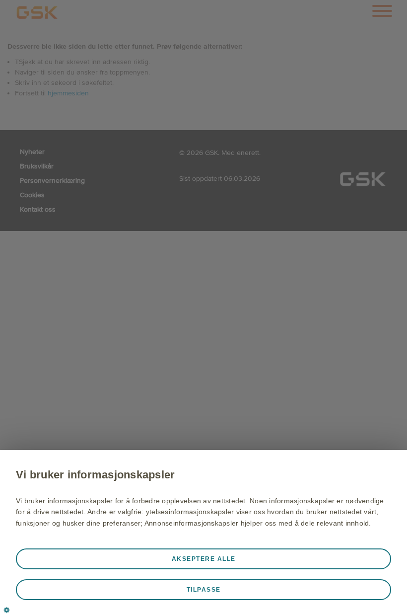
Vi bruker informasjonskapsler (95, 474)
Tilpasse (204, 589)
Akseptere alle (204, 558)
